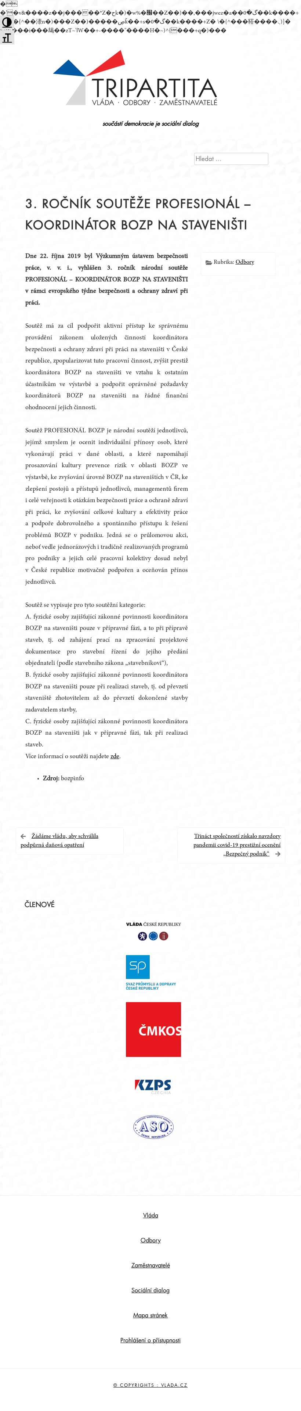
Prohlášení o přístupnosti (150, 1340)
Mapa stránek (150, 1315)
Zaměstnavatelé (150, 1265)
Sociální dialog (150, 1290)
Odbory (245, 262)
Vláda (150, 1216)
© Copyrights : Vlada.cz (150, 1385)
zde (114, 756)
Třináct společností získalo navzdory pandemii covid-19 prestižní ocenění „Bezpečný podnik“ (236, 845)
